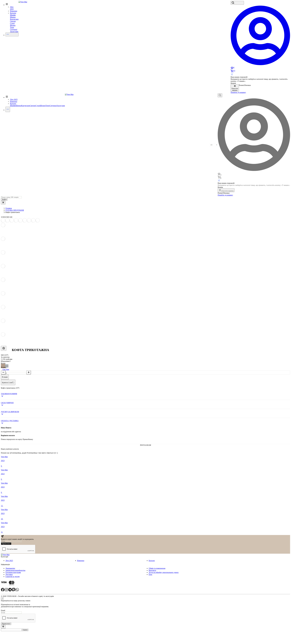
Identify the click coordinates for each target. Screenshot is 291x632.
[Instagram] (6, 591)
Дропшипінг (10, 568)
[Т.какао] (3, 365)
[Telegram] (10, 591)
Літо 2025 (9, 561)
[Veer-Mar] (23, 2)
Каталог (6, 98)
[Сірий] (6, 365)
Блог (150, 574)
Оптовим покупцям (13, 572)
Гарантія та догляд (12, 576)
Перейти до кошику (238, 92)
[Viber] (13, 591)
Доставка (9, 574)
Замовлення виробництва (15, 570)
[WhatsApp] (17, 591)
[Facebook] (3, 591)
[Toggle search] (237, 3)
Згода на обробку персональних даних (164, 572)
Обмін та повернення (157, 568)
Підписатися (6, 543)
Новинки (80, 561)
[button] (145, 395)
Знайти (4, 199)
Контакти (152, 570)
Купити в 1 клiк (7, 382)
